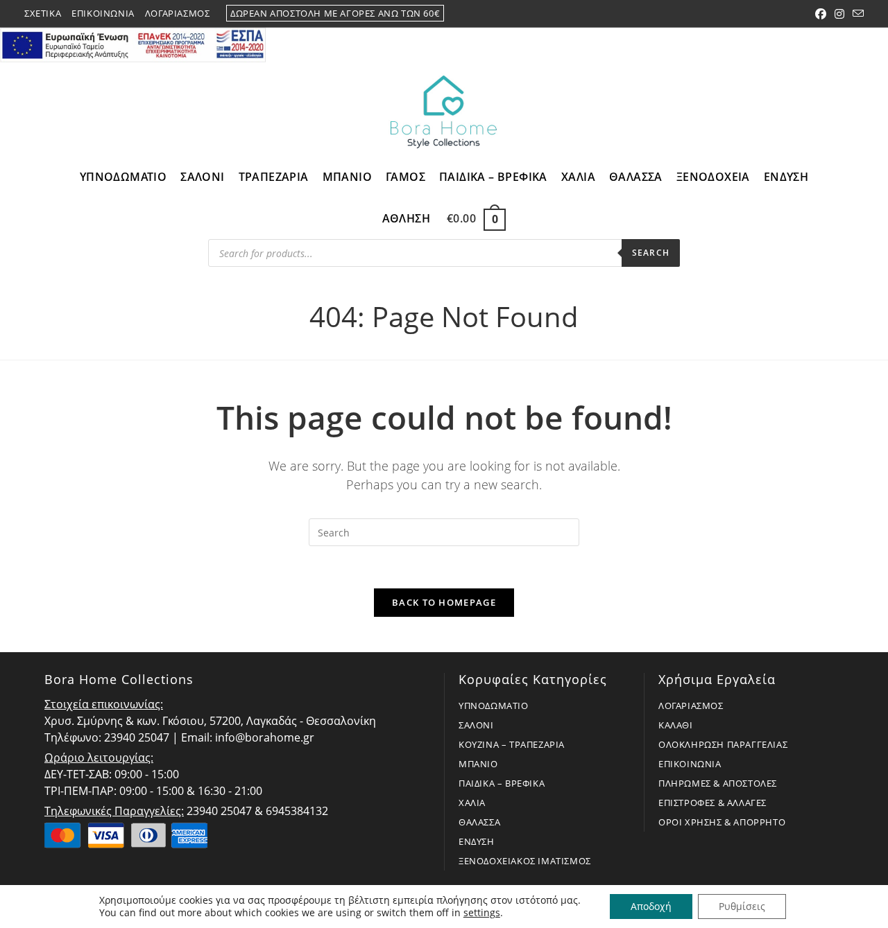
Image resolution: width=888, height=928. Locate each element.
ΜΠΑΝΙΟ (478, 764)
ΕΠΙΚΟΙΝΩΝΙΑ (690, 764)
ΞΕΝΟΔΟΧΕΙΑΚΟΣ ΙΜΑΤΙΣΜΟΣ (525, 861)
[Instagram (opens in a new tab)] (839, 14)
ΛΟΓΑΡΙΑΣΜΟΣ (691, 705)
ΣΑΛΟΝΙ (476, 725)
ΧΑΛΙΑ (472, 802)
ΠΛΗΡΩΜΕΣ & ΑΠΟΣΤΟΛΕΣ (717, 783)
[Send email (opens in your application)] (856, 14)
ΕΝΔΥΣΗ (477, 841)
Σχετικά (42, 13)
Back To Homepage (444, 602)
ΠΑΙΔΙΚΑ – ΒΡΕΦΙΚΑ (502, 783)
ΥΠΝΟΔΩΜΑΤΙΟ (494, 705)
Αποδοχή (651, 906)
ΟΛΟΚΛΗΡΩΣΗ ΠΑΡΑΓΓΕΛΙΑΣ (722, 744)
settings (481, 913)
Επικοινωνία (103, 13)
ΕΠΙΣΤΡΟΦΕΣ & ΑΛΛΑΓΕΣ (712, 802)
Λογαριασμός (177, 13)
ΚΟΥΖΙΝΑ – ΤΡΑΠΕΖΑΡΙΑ (512, 744)
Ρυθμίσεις (742, 906)
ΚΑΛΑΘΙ (675, 725)
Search (650, 253)
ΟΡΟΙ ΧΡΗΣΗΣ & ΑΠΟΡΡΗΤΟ (721, 822)
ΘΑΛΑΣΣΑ (479, 822)
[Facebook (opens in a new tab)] (820, 14)
